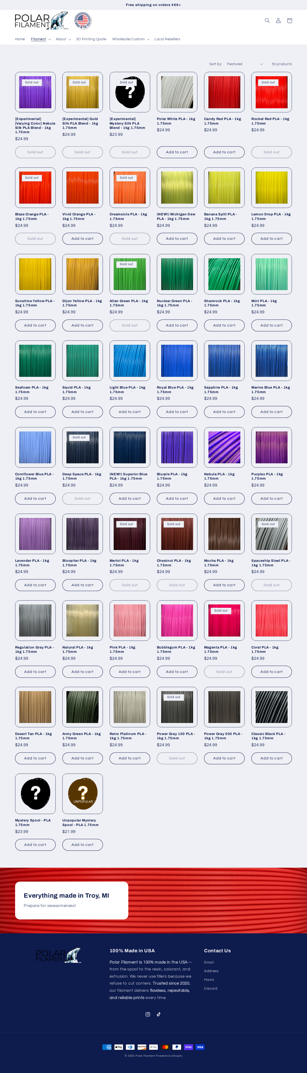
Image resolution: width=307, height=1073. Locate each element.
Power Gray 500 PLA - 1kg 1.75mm (223, 736)
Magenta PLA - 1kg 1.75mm (220, 649)
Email (209, 962)
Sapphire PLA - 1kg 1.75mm (221, 389)
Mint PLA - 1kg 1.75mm (264, 303)
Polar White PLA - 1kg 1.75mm (176, 121)
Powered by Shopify (169, 1056)
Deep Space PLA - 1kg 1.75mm (81, 476)
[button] (40, 39)
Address (211, 971)
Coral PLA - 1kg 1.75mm (265, 649)
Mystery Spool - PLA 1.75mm (33, 822)
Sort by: (215, 64)
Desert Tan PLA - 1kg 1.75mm (33, 736)
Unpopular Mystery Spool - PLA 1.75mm (80, 822)
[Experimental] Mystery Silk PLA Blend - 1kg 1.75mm (127, 123)
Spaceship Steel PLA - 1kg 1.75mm (271, 563)
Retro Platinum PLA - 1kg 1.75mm (128, 736)
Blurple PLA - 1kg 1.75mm (172, 476)
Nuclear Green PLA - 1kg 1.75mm (175, 303)
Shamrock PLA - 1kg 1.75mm (222, 303)
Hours (209, 979)
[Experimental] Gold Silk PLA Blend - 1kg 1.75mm (80, 123)
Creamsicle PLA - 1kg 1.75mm (128, 216)
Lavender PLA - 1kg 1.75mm (32, 563)
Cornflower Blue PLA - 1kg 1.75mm (34, 476)
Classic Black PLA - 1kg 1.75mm (268, 736)
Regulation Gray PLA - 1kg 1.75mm (34, 649)
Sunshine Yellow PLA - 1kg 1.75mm (35, 303)
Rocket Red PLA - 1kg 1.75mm (270, 121)
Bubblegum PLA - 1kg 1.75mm (176, 649)
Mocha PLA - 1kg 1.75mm (219, 563)
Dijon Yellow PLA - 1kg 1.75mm (82, 303)
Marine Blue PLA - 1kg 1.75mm (270, 389)
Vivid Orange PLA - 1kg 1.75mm (79, 216)
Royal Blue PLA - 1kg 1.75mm (175, 389)
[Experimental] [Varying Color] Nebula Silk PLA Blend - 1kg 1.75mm (35, 125)
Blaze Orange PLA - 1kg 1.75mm (32, 216)
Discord (210, 988)
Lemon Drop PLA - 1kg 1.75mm (271, 216)
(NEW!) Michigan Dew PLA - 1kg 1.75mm (176, 216)
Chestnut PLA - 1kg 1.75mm (174, 563)
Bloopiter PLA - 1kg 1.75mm (79, 563)
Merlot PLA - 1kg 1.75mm (124, 563)
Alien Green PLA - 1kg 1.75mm (129, 303)
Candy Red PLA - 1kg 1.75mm (222, 121)
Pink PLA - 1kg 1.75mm (123, 649)
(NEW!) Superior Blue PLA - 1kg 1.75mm (129, 476)
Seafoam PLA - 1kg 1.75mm (32, 389)
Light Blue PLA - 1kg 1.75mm (128, 389)
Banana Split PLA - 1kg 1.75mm (220, 216)
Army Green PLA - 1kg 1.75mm (81, 736)
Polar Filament (145, 1056)
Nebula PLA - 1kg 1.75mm (219, 476)
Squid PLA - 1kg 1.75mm (76, 389)
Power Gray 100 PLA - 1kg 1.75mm (176, 736)
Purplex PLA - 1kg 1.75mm (267, 476)
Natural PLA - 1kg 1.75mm (77, 649)
